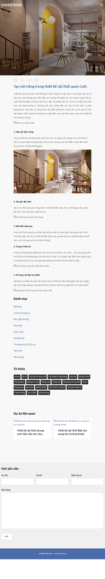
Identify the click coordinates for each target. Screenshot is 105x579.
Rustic (85, 382)
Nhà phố (18, 325)
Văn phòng (19, 357)
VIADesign (11, 5)
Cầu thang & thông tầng (58, 377)
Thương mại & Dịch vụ (25, 344)
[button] (84, 414)
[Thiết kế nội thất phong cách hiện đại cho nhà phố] (32, 424)
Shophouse (19, 338)
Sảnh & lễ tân (41, 387)
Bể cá (24, 377)
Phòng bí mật (84, 377)
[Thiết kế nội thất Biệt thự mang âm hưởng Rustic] (73, 424)
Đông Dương (44, 393)
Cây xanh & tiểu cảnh (38, 377)
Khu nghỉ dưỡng (21, 319)
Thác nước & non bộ (57, 387)
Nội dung (5, 490)
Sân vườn (29, 387)
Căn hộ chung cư (22, 313)
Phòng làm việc (33, 382)
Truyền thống (20, 393)
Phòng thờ (56, 382)
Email (39, 475)
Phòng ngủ (46, 382)
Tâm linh (18, 351)
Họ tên (4, 475)
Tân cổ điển (32, 393)
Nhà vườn (19, 332)
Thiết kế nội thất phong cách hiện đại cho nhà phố (30, 432)
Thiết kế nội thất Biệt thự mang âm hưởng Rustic (72, 432)
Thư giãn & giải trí (74, 387)
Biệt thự (18, 307)
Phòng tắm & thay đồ (71, 382)
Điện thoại (76, 475)
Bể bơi (17, 377)
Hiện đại (73, 377)
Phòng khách (19, 382)
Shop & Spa (19, 387)
